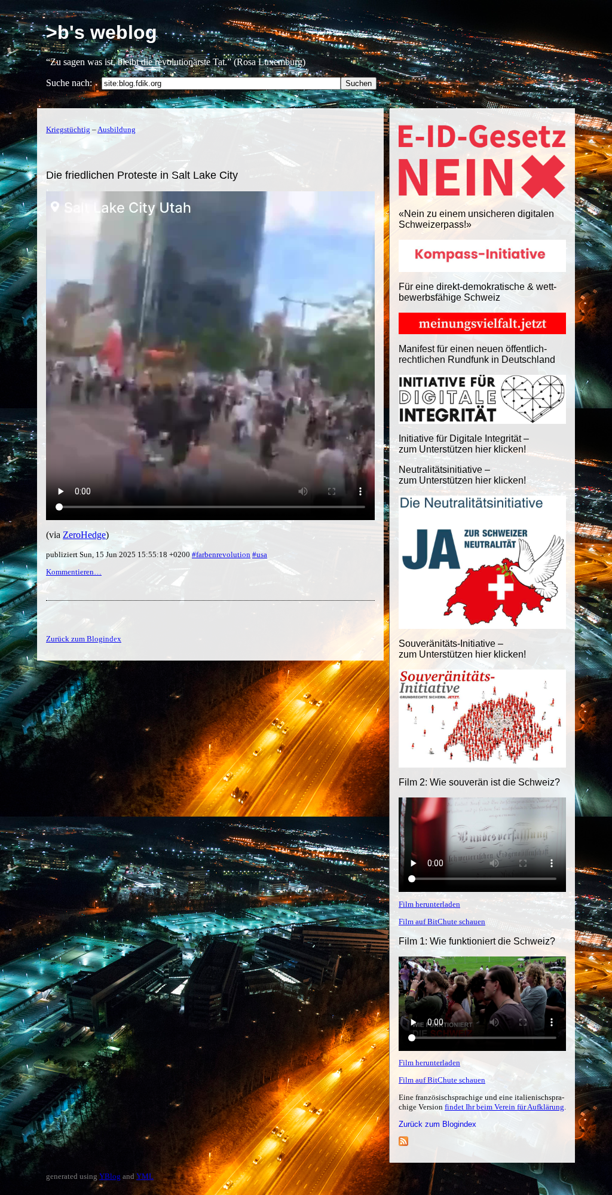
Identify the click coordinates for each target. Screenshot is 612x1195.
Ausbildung (116, 129)
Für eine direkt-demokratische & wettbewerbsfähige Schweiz (477, 292)
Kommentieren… (74, 571)
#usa (259, 554)
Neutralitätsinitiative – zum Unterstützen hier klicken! (462, 474)
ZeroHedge (84, 535)
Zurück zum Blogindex (437, 1124)
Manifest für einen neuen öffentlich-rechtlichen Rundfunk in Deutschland (477, 354)
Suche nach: (69, 83)
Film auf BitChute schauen (442, 921)
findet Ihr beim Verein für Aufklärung (504, 1106)
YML (145, 1176)
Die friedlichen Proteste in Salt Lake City (142, 175)
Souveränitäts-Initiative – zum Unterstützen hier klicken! (462, 648)
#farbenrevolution (221, 554)
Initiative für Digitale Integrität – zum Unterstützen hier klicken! (464, 443)
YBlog (110, 1176)
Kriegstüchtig (68, 129)
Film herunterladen (429, 904)
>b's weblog (101, 32)
